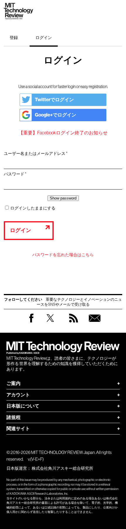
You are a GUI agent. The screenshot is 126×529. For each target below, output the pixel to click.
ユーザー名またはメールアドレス (37, 153)
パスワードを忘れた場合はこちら (63, 254)
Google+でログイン (55, 115)
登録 (14, 37)
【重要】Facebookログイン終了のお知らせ (63, 132)
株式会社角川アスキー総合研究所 (62, 468)
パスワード (17, 174)
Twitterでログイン (54, 99)
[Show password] (63, 198)
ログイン (43, 37)
